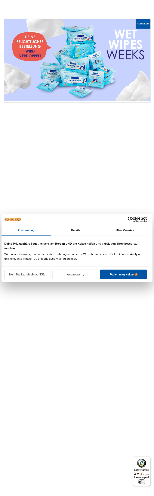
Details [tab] (75, 230)
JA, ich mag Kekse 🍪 (123, 274)
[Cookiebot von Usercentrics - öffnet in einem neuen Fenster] (130, 219)
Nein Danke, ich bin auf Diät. (27, 274)
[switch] (141, 481)
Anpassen (73, 274)
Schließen (143, 23)
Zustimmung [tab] (26, 230)
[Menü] (148, 459)
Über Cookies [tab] (125, 230)
